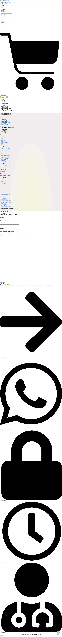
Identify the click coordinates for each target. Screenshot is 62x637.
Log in (3, 21)
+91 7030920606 (2, 120)
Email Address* (2, 223)
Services (3, 101)
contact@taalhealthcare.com (5, 175)
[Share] (2, 635)
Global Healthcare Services (6, 155)
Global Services (4, 131)
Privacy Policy (3, 181)
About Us (3, 100)
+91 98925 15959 (15, 233)
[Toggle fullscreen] (1, 635)
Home (3, 99)
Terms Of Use (3, 183)
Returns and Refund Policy (6, 188)
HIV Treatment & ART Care (5, 122)
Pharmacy (3, 133)
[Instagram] (5, 127)
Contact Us (3, 136)
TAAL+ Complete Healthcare (4, 0)
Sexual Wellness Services (5, 148)
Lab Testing (4, 132)
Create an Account (2, 27)
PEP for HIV (3, 125)
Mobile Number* (3, 220)
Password (3, 14)
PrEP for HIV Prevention (5, 124)
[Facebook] (2, 127)
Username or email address (3, 10)
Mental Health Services (5, 123)
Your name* (2, 217)
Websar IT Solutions (58, 210)
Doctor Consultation (4, 121)
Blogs (2, 138)
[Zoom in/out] (0, 635)
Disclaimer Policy (4, 185)
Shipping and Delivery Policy (6, 179)
